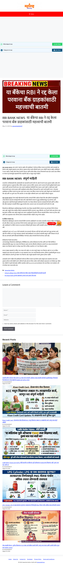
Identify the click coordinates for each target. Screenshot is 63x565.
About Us (15, 559)
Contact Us (23, 559)
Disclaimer (30, 559)
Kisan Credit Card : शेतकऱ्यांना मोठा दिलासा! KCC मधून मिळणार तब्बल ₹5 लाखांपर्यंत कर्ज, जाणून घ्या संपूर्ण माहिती (29, 421)
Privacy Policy (37, 559)
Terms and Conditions (48, 559)
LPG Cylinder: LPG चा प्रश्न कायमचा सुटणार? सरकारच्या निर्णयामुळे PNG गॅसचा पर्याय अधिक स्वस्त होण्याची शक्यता (31, 505)
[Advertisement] (31, 29)
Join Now (58, 44)
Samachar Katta (9, 270)
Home (10, 559)
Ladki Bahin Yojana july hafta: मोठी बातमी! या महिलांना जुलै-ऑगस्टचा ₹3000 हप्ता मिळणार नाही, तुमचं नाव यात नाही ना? (30, 464)
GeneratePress (41, 562)
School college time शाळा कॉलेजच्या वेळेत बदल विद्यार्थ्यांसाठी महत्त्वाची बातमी (25, 273)
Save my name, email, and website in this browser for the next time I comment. (28, 324)
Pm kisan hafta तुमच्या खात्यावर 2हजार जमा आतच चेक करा (20, 275)
